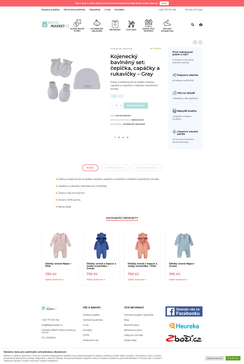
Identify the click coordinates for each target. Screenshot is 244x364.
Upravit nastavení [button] (215, 358)
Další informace (147, 168)
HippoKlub (94, 9)
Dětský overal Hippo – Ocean (182, 264)
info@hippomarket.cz (52, 325)
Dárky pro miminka (133, 335)
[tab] (90, 168)
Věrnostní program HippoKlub (138, 315)
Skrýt (164, 3)
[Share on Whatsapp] (118, 137)
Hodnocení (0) (114, 168)
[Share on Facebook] (114, 137)
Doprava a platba (50, 9)
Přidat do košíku (135, 105)
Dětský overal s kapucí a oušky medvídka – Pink (142, 264)
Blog (126, 320)
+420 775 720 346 (167, 9)
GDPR (86, 335)
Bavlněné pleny (131, 325)
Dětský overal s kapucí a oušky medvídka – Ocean (101, 266)
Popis (90, 168)
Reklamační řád (90, 340)
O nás (107, 9)
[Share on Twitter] (122, 137)
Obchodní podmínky (74, 9)
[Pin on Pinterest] (127, 137)
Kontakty (119, 9)
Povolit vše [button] (233, 358)
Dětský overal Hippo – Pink (58, 264)
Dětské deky (130, 340)
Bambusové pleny (133, 330)
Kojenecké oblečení (121, 49)
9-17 (195, 9)
